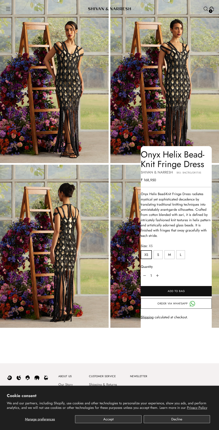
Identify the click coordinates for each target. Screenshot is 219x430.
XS (146, 254)
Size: (147, 245)
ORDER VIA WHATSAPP (172, 303)
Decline (176, 419)
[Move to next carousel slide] (208, 349)
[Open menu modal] (7, 8)
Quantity (147, 266)
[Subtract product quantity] (157, 275)
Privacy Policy (197, 407)
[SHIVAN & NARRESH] (109, 8)
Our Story (65, 384)
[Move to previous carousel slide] (198, 349)
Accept (108, 419)
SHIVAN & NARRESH (157, 172)
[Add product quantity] (144, 275)
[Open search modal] (205, 8)
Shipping (147, 317)
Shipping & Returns (103, 384)
